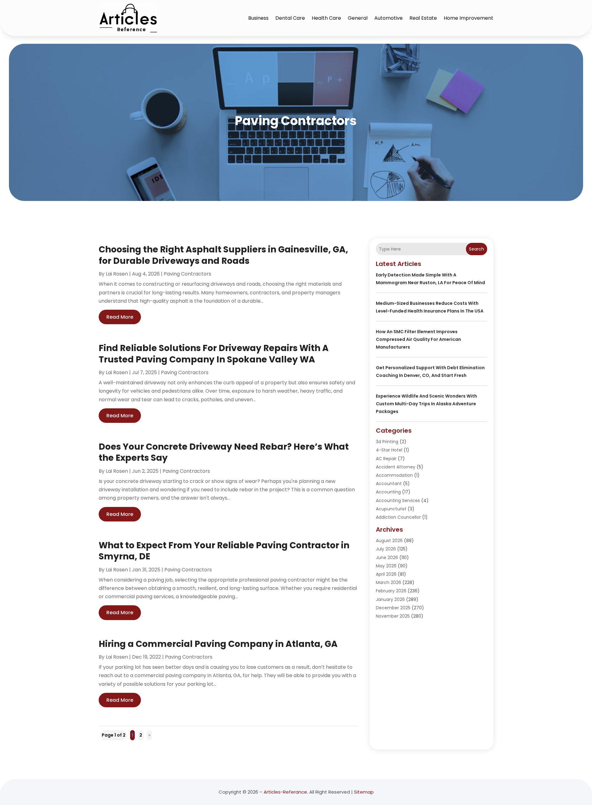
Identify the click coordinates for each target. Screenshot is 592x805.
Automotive (388, 18)
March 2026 (388, 582)
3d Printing (387, 442)
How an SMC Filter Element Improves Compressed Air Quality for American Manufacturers (418, 339)
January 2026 (390, 599)
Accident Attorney (395, 467)
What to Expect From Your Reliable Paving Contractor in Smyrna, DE (224, 550)
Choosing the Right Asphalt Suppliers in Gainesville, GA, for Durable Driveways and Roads (223, 255)
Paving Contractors (187, 273)
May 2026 (386, 566)
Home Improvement (468, 18)
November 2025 (393, 616)
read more (119, 317)
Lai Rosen (117, 273)
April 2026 (386, 574)
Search (476, 249)
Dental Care (290, 18)
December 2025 (393, 608)
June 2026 (387, 557)
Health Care (326, 18)
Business (258, 18)
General (358, 18)
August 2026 (389, 540)
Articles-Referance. (286, 792)
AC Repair (386, 459)
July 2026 (386, 549)
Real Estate (423, 18)
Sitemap (364, 792)
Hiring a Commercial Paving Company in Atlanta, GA (218, 644)
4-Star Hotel (389, 450)
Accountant (389, 483)
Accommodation (394, 475)
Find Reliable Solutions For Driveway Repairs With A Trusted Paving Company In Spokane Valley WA (214, 353)
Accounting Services (398, 500)
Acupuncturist (391, 509)
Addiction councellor (398, 517)
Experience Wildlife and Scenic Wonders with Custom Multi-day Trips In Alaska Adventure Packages (426, 404)
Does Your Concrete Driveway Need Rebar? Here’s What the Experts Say (224, 452)
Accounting (388, 492)
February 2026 (391, 591)
